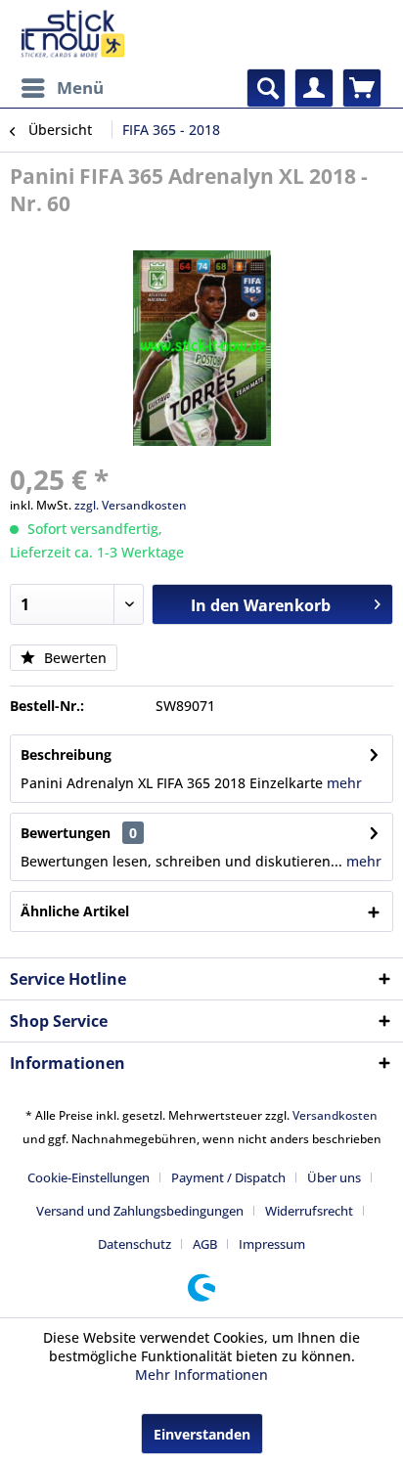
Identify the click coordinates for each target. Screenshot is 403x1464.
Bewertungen (66, 832)
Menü (80, 87)
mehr (344, 783)
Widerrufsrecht (309, 1211)
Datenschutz (134, 1244)
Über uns (334, 1177)
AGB (205, 1244)
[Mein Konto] (314, 88)
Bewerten (73, 657)
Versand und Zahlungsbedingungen (140, 1211)
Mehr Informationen (201, 1374)
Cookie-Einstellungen (88, 1177)
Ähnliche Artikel (75, 911)
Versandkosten (335, 1115)
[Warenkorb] (361, 88)
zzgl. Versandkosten (130, 505)
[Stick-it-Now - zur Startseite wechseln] (72, 34)
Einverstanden (202, 1434)
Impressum (272, 1244)
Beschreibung (66, 754)
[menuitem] (61, 88)
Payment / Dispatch (228, 1177)
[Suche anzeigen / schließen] (266, 88)
